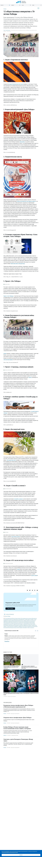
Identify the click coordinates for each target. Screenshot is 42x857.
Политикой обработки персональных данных (10, 852)
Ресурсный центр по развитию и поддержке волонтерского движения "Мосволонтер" (22, 626)
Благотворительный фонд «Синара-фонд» (12, 618)
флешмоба (22, 141)
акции (18, 569)
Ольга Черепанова (7, 30)
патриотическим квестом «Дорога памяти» (26, 201)
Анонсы (5, 713)
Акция (5, 353)
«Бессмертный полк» (11, 460)
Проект (30, 377)
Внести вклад (10, 608)
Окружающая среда (14, 735)
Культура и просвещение (30, 30)
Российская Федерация (9, 614)
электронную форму (8, 359)
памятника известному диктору (17, 263)
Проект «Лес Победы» (9, 296)
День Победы (7, 616)
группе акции (34, 575)
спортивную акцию (15, 536)
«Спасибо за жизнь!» (18, 498)
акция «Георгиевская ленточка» (16, 84)
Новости (5, 735)
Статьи (5, 8)
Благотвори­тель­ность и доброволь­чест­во (18, 30)
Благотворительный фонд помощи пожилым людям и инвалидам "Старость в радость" (19, 627)
